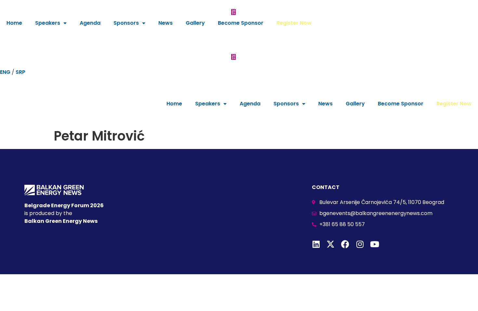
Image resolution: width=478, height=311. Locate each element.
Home (14, 23)
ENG (5, 72)
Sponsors (126, 23)
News (165, 23)
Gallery (195, 23)
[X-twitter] (330, 244)
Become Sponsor (240, 23)
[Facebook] (345, 244)
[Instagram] (360, 244)
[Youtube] (374, 244)
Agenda (90, 23)
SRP (20, 72)
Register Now (294, 23)
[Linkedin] (316, 244)
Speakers (47, 23)
